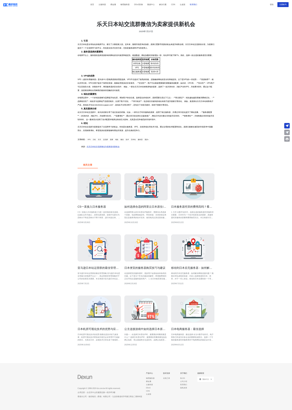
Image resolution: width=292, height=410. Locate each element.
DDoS (148, 388)
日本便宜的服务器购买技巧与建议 (144, 267)
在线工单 (166, 378)
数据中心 (151, 4)
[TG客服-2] (287, 132)
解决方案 (163, 4)
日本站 (133, 139)
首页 (92, 4)
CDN (173, 4)
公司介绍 (183, 381)
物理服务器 (125, 4)
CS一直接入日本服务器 (92, 206)
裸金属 (113, 4)
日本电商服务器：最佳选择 (187, 329)
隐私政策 (183, 388)
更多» (147, 139)
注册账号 (283, 4)
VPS (89, 139)
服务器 (140, 139)
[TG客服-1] (287, 125)
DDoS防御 (138, 4)
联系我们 (193, 4)
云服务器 (102, 4)
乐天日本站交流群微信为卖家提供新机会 (103, 147)
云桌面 (182, 4)
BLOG (182, 378)
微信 (122, 139)
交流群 (105, 139)
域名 (116, 139)
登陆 (272, 4)
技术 (127, 139)
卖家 (111, 139)
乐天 (99, 139)
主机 (94, 139)
